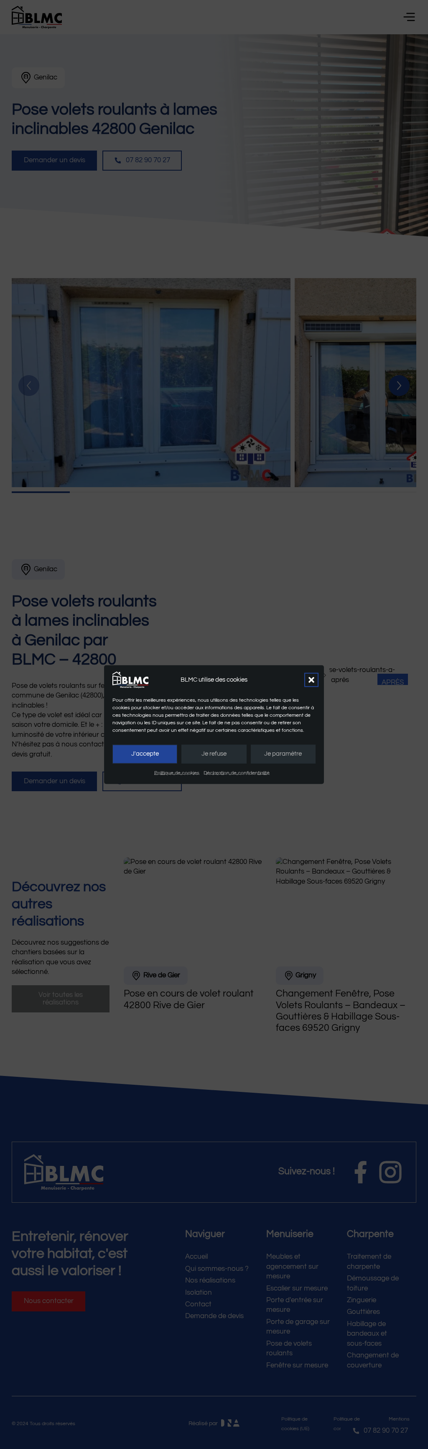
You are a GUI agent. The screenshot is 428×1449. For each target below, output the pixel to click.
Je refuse (214, 754)
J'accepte (145, 754)
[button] (311, 679)
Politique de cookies (176, 772)
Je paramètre (283, 754)
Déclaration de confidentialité (237, 772)
